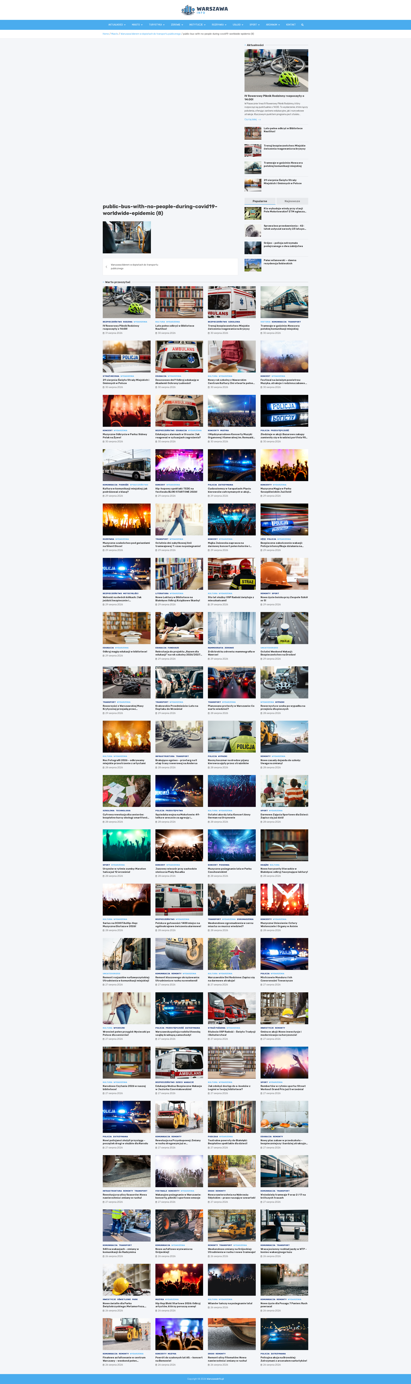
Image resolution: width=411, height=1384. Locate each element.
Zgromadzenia (245, 919)
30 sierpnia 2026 (167, 333)
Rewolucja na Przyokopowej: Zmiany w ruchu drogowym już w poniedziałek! (178, 1143)
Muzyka (224, 430)
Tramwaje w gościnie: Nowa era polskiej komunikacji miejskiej (283, 164)
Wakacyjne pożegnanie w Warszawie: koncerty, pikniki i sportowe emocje (178, 1196)
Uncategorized (269, 648)
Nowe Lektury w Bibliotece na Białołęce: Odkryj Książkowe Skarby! (177, 599)
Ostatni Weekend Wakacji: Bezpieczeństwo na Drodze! (278, 653)
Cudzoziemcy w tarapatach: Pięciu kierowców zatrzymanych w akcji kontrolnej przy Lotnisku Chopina (229, 491)
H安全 (263, 539)
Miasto (136, 24)
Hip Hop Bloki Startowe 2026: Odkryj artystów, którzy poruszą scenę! (178, 1305)
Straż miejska (111, 376)
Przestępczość (280, 430)
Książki (265, 865)
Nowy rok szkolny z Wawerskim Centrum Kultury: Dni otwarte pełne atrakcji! (230, 383)
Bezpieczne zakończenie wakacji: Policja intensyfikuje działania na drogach (281, 546)
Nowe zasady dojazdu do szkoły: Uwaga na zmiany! (281, 762)
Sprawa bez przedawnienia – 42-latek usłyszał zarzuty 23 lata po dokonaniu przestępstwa (284, 228)
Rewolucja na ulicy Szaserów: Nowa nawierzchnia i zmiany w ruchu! (125, 1196)
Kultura (160, 322)
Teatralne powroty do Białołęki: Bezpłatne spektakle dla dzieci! (227, 1142)
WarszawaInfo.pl (215, 1379)
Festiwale (161, 1191)
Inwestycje (267, 1028)
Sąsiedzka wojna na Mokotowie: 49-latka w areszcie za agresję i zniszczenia (177, 817)
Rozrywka (218, 24)
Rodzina (127, 322)
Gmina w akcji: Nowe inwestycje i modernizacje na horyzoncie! (281, 1033)
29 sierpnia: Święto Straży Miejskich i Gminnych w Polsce (283, 182)
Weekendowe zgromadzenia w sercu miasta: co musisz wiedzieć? (230, 925)
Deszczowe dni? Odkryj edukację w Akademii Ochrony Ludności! (177, 382)
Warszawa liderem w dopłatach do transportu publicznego (134, 266)
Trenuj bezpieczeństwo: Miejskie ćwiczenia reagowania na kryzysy (285, 147)
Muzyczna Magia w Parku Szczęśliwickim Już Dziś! (276, 490)
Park (135, 1299)
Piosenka (224, 865)
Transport (294, 322)
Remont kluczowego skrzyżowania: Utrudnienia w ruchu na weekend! (177, 979)
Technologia (123, 810)
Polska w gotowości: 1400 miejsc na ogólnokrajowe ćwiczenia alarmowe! (178, 925)
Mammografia (215, 648)
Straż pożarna (216, 1028)
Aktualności (115, 24)
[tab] (260, 201)
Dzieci (179, 1082)
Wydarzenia (140, 322)
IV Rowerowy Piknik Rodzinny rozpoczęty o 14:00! (121, 327)
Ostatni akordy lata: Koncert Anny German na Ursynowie (229, 816)
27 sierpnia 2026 (114, 984)
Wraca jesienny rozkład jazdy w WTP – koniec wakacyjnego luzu (284, 1251)
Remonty (266, 593)
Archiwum (271, 24)
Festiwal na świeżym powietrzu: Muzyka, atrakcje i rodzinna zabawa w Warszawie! (284, 383)
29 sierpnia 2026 (114, 496)
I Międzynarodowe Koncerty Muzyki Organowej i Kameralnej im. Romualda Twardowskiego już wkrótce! (231, 437)
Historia (266, 322)
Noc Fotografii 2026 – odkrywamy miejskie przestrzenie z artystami (124, 762)
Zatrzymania (225, 485)
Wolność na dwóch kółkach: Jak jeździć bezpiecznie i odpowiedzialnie (122, 600)
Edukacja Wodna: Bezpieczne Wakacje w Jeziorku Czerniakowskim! (178, 1088)
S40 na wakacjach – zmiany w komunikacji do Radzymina (121, 1251)
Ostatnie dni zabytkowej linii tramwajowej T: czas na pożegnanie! (178, 545)
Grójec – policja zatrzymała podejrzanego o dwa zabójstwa (283, 245)
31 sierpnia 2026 (113, 333)
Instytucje (196, 24)
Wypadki (279, 702)
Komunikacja (279, 322)
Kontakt (291, 24)
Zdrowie (175, 24)
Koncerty (213, 430)
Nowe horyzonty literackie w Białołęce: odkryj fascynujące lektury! (284, 870)
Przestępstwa (174, 810)
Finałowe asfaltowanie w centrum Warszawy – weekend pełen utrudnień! (124, 1360)
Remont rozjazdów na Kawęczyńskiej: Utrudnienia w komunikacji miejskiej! (126, 979)
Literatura (162, 593)
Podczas (213, 1136)
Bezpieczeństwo (112, 322)
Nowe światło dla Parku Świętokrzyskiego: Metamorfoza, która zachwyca (123, 1306)
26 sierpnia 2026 (114, 1256)
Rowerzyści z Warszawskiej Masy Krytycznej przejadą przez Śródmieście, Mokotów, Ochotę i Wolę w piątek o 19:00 (126, 711)
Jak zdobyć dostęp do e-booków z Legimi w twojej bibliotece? (229, 1088)
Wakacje (189, 1082)
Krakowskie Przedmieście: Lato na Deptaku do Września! (176, 708)
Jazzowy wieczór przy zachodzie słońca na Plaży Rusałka (176, 870)
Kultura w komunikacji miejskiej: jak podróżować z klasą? (125, 490)
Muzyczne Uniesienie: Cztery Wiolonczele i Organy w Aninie (279, 925)
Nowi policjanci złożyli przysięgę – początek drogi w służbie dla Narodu (125, 1142)
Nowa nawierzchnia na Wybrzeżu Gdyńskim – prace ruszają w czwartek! (231, 1196)
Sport (253, 24)
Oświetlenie (124, 1299)
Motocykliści (130, 593)
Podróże (124, 485)
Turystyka (155, 24)
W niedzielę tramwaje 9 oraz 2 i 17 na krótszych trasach (283, 1196)
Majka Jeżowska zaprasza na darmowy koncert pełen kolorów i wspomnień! (229, 546)
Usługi (236, 24)
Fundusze (173, 648)
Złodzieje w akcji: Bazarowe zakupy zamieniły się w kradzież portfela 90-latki (284, 437)
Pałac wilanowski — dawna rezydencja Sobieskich (280, 262)
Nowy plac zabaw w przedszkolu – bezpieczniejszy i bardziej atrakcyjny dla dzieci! (284, 1143)
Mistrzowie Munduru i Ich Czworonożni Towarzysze (277, 979)
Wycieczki (119, 1028)
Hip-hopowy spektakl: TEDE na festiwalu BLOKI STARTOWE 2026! (176, 490)
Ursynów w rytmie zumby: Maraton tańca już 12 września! (124, 870)
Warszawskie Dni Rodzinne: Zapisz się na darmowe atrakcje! (231, 979)
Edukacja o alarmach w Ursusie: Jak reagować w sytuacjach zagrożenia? (178, 436)
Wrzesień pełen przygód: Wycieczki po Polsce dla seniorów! (126, 1033)
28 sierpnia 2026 (219, 713)
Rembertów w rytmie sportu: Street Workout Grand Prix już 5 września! (283, 1088)
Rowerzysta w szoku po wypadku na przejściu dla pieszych (283, 708)
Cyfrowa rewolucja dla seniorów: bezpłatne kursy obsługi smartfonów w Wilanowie (126, 817)
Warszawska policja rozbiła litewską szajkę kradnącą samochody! (177, 1033)
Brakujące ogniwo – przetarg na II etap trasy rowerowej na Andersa (176, 762)
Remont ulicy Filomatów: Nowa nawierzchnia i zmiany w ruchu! (227, 1359)
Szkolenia (234, 322)
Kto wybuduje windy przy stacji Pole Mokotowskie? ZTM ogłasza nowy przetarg (284, 211)
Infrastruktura (165, 756)
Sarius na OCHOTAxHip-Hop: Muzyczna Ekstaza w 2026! (120, 925)
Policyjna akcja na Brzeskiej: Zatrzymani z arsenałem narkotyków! (284, 1359)
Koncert (265, 376)
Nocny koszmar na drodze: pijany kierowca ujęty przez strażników (228, 762)
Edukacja (160, 376)
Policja (265, 430)
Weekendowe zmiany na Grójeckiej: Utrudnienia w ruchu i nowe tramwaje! (232, 1251)
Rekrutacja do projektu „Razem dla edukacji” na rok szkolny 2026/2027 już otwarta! (177, 654)
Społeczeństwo (139, 485)
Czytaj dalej (251, 119)
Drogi (211, 1191)
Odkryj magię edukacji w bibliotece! (125, 651)
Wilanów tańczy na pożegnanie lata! (230, 1303)
